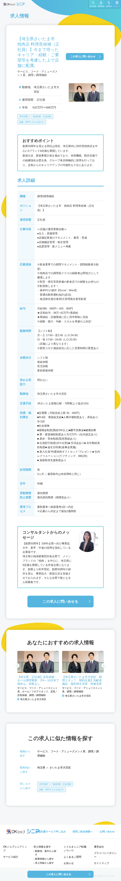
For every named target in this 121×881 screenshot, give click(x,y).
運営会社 (99, 846)
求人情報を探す (42, 846)
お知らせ (69, 863)
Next (104, 666)
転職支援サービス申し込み (51, 831)
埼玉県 (41, 767)
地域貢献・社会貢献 (42, 116)
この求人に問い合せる (60, 601)
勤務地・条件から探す (45, 853)
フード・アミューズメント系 (68, 751)
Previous (17, 666)
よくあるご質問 (72, 857)
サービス (42, 751)
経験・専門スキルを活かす (31, 122)
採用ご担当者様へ (83, 831)
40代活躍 (23, 116)
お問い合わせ (107, 831)
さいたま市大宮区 (60, 767)
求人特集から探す (44, 863)
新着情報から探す (44, 858)
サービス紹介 (10, 857)
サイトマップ (101, 863)
